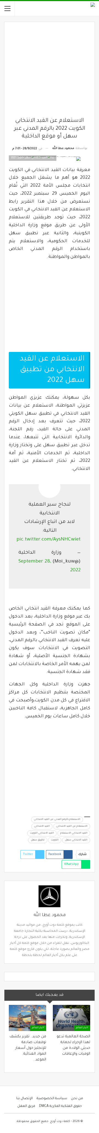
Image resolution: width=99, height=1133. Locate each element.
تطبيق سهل (38, 840)
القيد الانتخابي (42, 826)
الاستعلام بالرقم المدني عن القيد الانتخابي (57, 819)
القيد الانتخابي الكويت (42, 833)
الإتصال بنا (24, 1099)
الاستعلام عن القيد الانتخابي (71, 826)
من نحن (77, 1099)
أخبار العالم (82, 1028)
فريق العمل (26, 1106)
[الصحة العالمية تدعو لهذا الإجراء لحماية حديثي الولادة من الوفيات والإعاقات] (71, 1018)
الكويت (55, 840)
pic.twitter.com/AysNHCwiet (48, 539)
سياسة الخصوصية (52, 1099)
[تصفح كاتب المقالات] (49, 896)
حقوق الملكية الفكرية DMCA (60, 1106)
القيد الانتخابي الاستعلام (73, 833)
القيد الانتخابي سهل (76, 840)
